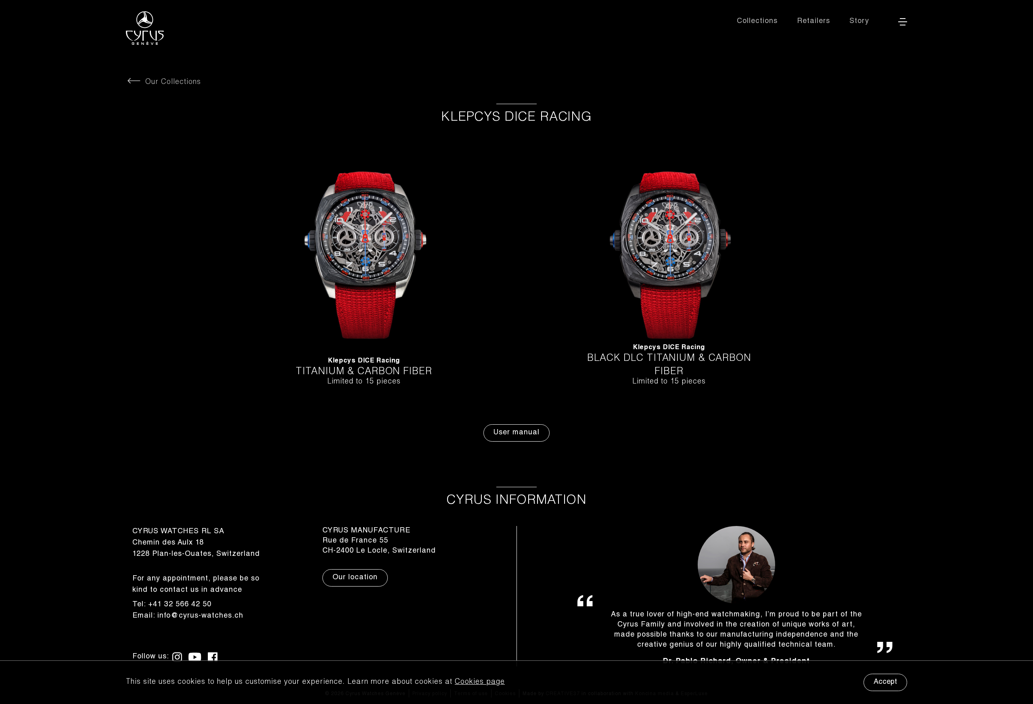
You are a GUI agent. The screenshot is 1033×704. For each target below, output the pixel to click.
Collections (757, 21)
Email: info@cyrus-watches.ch (187, 616)
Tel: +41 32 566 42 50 (171, 604)
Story (859, 21)
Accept (885, 682)
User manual (516, 432)
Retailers (813, 21)
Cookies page (480, 682)
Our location (355, 577)
